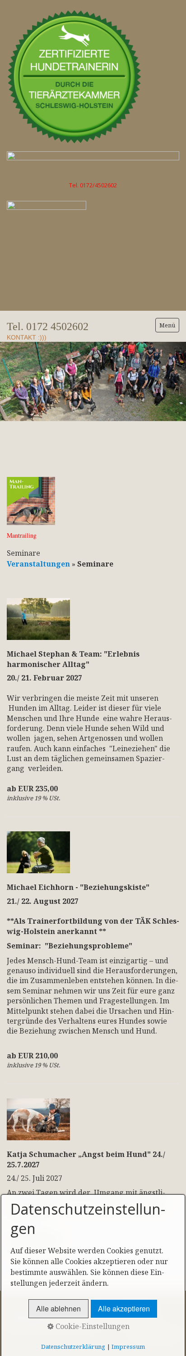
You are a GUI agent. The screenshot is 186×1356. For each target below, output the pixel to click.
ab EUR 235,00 (32, 789)
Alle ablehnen (58, 1308)
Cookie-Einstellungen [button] (92, 1326)
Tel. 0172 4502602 (47, 326)
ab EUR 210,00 (32, 1056)
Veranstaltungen (39, 564)
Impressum (128, 1346)
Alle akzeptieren (124, 1308)
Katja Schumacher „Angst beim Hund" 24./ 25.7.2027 (86, 1159)
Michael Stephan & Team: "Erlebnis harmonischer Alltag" (73, 659)
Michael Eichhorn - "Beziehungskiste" (78, 887)
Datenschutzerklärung (73, 1346)
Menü (167, 325)
